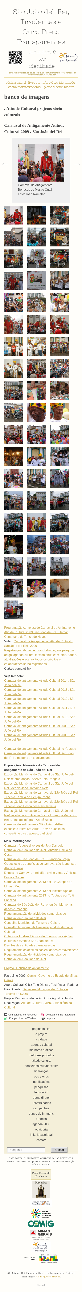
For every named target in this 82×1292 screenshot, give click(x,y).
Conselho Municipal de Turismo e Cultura (32, 922)
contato (41, 1140)
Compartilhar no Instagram (60, 1014)
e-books (41, 1118)
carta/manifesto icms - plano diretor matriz (41, 87)
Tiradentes (38, 21)
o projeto (41, 1034)
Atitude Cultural (31, 1003)
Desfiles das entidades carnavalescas (29, 945)
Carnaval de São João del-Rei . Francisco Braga (37, 859)
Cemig (31, 975)
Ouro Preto (41, 31)
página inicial (16, 82)
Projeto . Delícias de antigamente (26, 968)
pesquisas (41, 1087)
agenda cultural (41, 1044)
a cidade (41, 1039)
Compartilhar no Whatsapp (23, 1018)
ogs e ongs (41, 1076)
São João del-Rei (40, 11)
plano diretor (41, 1097)
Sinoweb (41, 1285)
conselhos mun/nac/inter (41, 1065)
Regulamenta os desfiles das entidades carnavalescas (41, 950)
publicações (41, 1081)
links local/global (41, 1134)
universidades (41, 1103)
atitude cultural (41, 1060)
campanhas (41, 1108)
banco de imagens (41, 1113)
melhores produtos (41, 1055)
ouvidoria (41, 1129)
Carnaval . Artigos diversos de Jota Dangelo (34, 845)
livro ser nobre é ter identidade (51, 82)
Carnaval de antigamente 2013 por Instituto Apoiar (38, 891)
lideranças (41, 1071)
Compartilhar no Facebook (22, 1014)
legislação (41, 1092)
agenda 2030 (41, 1124)
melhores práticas (41, 1050)
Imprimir (50, 1018)
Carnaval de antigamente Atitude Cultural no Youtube (40, 748)
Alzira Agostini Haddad (48, 1276)
